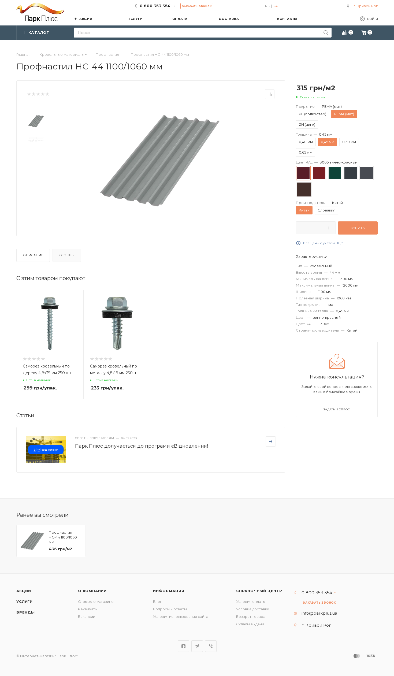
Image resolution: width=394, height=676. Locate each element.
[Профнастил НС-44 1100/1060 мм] (159, 160)
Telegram (197, 646)
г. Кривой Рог (366, 6)
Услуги (24, 601)
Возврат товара (250, 616)
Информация (168, 591)
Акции (23, 591)
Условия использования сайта (180, 616)
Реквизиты (88, 609)
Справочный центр (259, 591)
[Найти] (326, 33)
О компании (92, 591)
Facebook (183, 646)
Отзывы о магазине (96, 601)
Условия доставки (252, 609)
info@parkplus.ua (319, 613)
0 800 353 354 (155, 5)
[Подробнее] (271, 441)
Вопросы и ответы (170, 609)
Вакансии (86, 616)
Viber (211, 646)
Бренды (25, 612)
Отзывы (67, 255)
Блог (157, 601)
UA (275, 6)
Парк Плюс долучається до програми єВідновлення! (141, 446)
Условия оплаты (251, 601)
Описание (33, 255)
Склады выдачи (250, 624)
